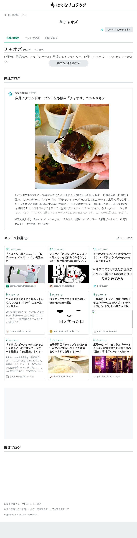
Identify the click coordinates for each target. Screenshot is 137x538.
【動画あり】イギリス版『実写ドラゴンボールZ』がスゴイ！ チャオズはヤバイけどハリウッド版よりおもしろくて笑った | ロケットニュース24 (112, 302)
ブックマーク (13, 249)
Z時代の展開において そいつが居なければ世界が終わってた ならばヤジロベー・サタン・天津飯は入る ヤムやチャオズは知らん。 (25, 316)
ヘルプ (31, 509)
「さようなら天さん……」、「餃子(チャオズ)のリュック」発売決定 (24, 257)
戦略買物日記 (21, 92)
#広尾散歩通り (23, 219)
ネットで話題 (32, 37)
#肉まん (19, 223)
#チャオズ (39, 219)
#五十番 (30, 223)
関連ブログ (51, 37)
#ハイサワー (90, 219)
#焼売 (123, 219)
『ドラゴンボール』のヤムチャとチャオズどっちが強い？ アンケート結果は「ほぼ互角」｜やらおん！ (24, 348)
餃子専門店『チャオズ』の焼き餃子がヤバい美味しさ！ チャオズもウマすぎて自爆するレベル (68, 348)
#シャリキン (55, 219)
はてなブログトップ (59, 509)
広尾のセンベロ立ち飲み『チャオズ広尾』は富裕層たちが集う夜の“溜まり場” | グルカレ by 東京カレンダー (112, 348)
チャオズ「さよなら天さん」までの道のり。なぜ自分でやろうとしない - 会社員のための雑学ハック (68, 257)
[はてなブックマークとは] (26, 238)
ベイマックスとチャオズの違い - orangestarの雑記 (68, 300)
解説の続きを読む (67, 63)
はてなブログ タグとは (15, 509)
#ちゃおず (43, 223)
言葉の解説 (12, 37)
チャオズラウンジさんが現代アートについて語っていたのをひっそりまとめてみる (112, 257)
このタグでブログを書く (119, 29)
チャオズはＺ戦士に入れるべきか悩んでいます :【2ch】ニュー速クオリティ (24, 302)
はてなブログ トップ (17, 14)
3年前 (33, 92)
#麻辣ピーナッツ (108, 219)
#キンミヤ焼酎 (72, 219)
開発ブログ (42, 509)
